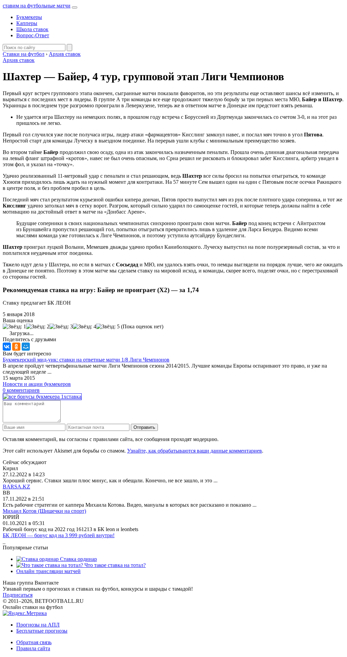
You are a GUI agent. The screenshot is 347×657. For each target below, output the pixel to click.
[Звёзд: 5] (108, 327)
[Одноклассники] (16, 347)
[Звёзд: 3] (61, 327)
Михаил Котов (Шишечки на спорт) (44, 511)
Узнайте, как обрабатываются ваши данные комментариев (194, 451)
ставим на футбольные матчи (36, 5)
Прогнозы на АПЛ (38, 625)
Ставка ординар (78, 559)
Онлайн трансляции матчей (48, 571)
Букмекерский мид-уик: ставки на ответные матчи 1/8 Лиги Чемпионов (86, 360)
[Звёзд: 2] (37, 327)
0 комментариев (21, 390)
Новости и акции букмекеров (37, 384)
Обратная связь (34, 642)
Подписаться (18, 595)
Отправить (144, 427)
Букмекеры (29, 17)
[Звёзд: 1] (14, 327)
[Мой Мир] (26, 347)
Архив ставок (19, 60)
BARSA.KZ (16, 486)
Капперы (26, 23)
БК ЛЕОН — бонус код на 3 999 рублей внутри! (59, 535)
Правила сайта (33, 648)
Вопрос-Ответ (32, 35)
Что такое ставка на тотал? (114, 565)
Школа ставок (32, 29)
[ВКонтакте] (7, 347)
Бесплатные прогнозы (41, 631)
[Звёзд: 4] (84, 327)
